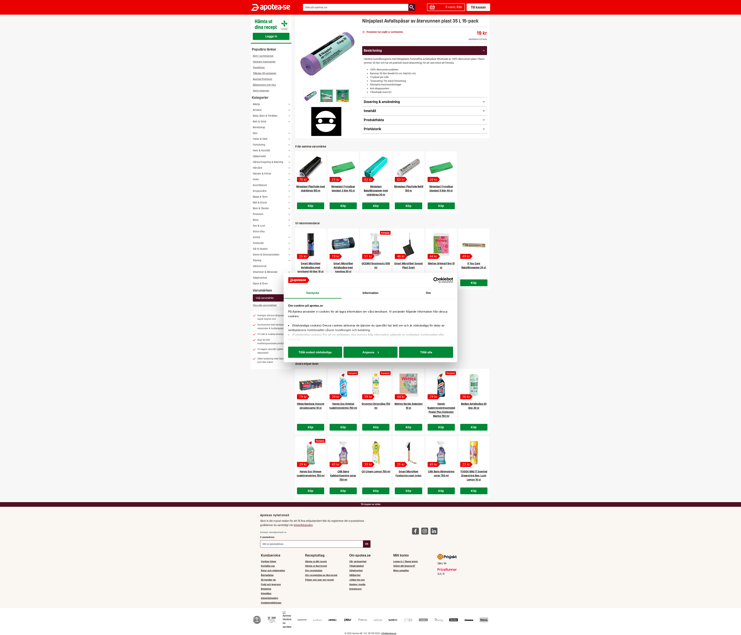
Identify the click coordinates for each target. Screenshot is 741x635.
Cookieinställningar (271, 602)
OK (366, 543)
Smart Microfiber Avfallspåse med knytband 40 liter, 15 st (311, 267)
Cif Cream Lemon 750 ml (376, 471)
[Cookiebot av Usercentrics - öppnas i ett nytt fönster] (436, 280)
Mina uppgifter (401, 570)
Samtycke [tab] (312, 292)
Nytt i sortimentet (263, 56)
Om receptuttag (313, 570)
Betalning (266, 588)
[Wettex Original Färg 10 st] (441, 244)
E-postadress (267, 537)
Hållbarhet (354, 575)
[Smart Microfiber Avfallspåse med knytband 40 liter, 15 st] (310, 244)
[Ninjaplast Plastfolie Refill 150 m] (408, 167)
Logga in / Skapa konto (405, 561)
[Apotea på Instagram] (425, 531)
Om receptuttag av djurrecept (321, 575)
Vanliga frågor (268, 561)
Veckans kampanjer (264, 61)
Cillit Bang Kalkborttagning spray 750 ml (343, 475)
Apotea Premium (262, 79)
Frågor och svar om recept (319, 579)
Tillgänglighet (356, 565)
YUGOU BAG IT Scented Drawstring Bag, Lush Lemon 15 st (473, 475)
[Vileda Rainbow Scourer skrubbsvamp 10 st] (310, 385)
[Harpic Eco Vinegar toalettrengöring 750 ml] (310, 452)
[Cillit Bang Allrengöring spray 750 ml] (441, 452)
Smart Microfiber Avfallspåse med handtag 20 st (343, 267)
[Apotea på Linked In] (435, 531)
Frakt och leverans (271, 584)
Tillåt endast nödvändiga (315, 352)
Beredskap (259, 127)
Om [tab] (428, 292)
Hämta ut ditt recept (316, 561)
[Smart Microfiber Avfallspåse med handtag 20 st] (343, 244)
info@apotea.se (388, 633)
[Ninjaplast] (326, 121)
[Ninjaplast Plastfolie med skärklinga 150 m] (310, 167)
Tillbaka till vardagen (264, 73)
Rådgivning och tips (264, 85)
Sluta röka (259, 231)
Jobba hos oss (357, 579)
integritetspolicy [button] (303, 525)
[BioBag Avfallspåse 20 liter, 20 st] (473, 385)
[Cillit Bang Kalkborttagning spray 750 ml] (343, 452)
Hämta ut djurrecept (316, 565)
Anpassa (368, 352)
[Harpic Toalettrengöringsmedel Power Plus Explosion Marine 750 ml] (441, 385)
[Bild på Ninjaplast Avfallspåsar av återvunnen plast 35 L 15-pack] (327, 54)
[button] (310, 96)
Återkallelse (267, 575)
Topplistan (259, 67)
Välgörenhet (260, 277)
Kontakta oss (268, 565)
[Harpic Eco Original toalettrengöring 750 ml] (343, 385)
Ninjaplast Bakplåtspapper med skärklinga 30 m (376, 190)
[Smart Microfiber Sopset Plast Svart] (408, 244)
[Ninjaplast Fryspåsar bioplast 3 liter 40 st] (343, 167)
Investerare (355, 588)
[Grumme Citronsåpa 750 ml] (375, 385)
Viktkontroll (259, 266)
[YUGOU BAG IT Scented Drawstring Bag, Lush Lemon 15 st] (473, 452)
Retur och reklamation (273, 570)
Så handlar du (268, 579)
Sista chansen (261, 90)
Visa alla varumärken (265, 305)
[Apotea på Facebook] (416, 531)
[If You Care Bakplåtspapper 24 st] (473, 244)
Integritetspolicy (269, 598)
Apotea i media (357, 584)
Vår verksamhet (357, 561)
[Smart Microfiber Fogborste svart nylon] (408, 452)
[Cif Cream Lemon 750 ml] (375, 452)
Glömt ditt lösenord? (404, 565)
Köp (311, 206)
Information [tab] (370, 292)
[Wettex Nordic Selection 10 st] (408, 385)
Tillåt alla (426, 352)
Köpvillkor (266, 593)
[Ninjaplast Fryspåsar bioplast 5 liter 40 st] (441, 167)
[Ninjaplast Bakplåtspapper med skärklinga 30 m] (375, 167)
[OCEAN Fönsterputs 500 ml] (375, 244)
